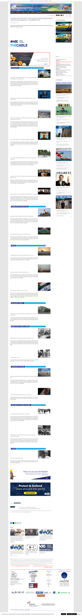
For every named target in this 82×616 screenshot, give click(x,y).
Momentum (23, 563)
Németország (30, 563)
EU (38, 560)
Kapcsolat (12, 609)
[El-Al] (19, 593)
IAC (50, 560)
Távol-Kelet (50, 563)
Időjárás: (17, 561)
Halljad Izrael (39, 12)
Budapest (15, 560)
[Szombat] (54, 593)
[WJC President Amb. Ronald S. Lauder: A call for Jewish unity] (31, 532)
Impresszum (22, 609)
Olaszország (35, 563)
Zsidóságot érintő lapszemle (39, 564)
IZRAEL (28, 561)
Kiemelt (40, 561)
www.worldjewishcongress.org (23, 508)
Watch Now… (23, 183)
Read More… (19, 85)
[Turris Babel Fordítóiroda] (39, 593)
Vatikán (29, 564)
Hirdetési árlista (27, 609)
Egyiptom (29, 560)
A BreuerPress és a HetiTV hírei (18, 559)
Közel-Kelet (49, 561)
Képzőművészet (36, 561)
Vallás (27, 564)
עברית (45, 564)
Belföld (12, 12)
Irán (25, 561)
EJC (32, 560)
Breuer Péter (47, 559)
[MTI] (51, 593)
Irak (24, 561)
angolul (27, 559)
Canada (18, 560)
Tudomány (20, 564)
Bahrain (30, 559)
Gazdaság (43, 560)
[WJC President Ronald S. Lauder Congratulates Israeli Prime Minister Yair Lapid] (31, 547)
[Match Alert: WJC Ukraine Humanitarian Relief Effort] (46, 547)
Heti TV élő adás (51, 15)
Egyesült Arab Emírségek (24, 560)
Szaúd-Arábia (44, 563)
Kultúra (23, 12)
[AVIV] (12, 593)
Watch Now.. (20, 105)
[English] (64, 6)
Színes (28, 12)
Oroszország (39, 563)
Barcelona (33, 559)
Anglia (25, 559)
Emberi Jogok (35, 560)
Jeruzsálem (31, 561)
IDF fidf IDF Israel (13, 561)
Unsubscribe (29, 507)
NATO (27, 563)
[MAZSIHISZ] (29, 593)
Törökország (16, 564)
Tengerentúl (12, 564)
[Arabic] (68, 8)
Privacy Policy (33, 507)
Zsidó (33, 564)
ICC (52, 560)
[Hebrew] (66, 6)
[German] (70, 6)
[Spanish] (68, 6)
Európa (40, 560)
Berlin (36, 559)
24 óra (33, 12)
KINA (42, 561)
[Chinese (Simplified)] (66, 8)
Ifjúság (20, 561)
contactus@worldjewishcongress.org (34, 508)
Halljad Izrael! (48, 560)
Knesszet (45, 561)
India (22, 561)
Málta (20, 563)
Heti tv (57, 56)
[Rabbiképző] (56, 593)
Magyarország (17, 563)
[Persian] (70, 8)
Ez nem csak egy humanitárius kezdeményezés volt (20, 565)
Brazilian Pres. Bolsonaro (41, 559)
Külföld (18, 12)
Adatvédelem (16, 609)
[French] (64, 8)
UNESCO (23, 564)
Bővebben (79, 614)
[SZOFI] (46, 593)
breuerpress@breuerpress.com (18, 579)
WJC (31, 564)
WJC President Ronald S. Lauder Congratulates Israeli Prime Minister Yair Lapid (31, 552)
